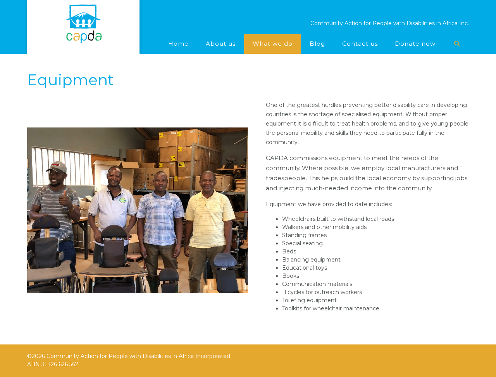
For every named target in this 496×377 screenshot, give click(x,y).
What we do (273, 43)
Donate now (415, 43)
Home (178, 43)
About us (221, 43)
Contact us (360, 43)
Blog (317, 43)
